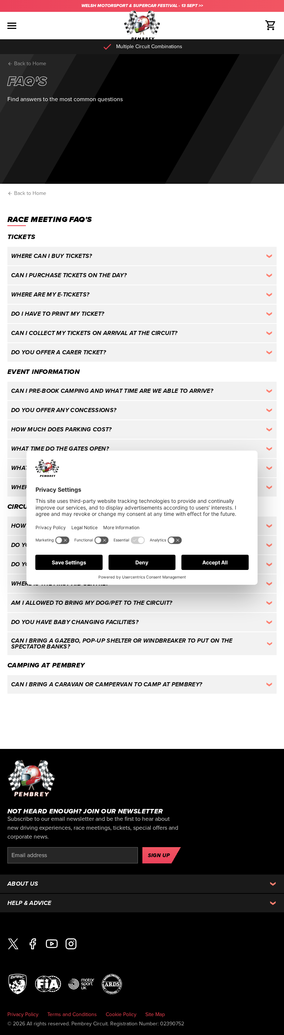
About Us (22, 884)
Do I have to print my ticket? (57, 314)
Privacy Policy (22, 1014)
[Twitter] (13, 944)
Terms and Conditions (72, 1014)
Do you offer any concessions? (63, 410)
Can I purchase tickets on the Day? (68, 275)
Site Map (155, 1014)
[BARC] (17, 983)
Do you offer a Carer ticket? (58, 352)
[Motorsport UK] (81, 983)
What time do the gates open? (60, 448)
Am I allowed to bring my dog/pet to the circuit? (91, 603)
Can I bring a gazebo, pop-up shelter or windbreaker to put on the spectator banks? (122, 643)
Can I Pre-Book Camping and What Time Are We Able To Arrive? (112, 391)
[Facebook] (32, 944)
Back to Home (29, 63)
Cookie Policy (121, 1014)
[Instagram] (71, 944)
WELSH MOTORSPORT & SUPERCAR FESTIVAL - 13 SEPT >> (142, 6)
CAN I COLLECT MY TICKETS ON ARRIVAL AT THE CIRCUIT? (94, 333)
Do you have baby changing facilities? (74, 622)
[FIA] (48, 983)
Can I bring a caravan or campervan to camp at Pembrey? (106, 684)
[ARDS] (112, 983)
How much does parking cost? (61, 429)
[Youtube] (52, 944)
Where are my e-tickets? (50, 294)
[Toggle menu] (11, 26)
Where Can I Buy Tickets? (51, 256)
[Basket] (271, 25)
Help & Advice (29, 903)
